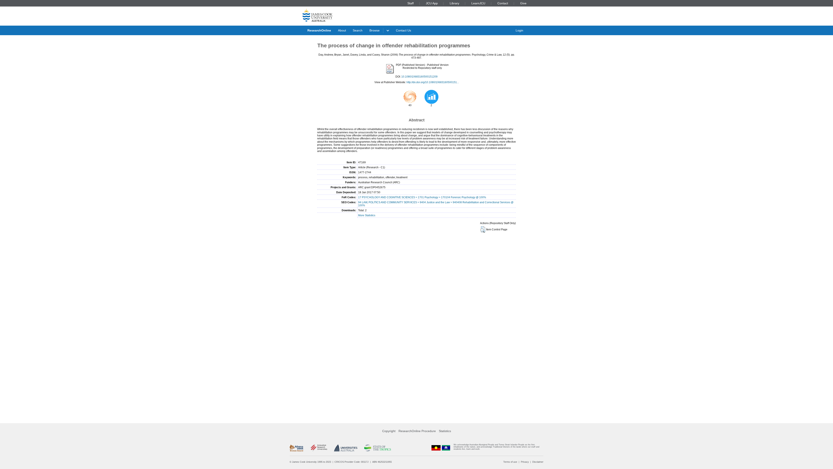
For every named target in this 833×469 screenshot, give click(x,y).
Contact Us (403, 30)
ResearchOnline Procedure (417, 431)
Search (357, 30)
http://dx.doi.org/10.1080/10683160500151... (433, 82)
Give (523, 3)
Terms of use (510, 462)
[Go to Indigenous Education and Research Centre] (436, 448)
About (342, 30)
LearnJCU (478, 3)
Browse (374, 30)
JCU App (432, 3)
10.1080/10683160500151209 (419, 76)
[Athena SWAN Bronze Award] (296, 447)
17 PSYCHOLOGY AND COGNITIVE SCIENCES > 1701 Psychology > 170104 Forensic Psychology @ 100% (422, 197)
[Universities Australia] (345, 447)
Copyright (388, 431)
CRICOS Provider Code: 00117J (352, 462)
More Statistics (366, 215)
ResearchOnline (319, 30)
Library (454, 3)
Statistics (445, 431)
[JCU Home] (318, 15)
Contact (502, 3)
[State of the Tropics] (377, 447)
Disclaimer (537, 462)
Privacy (525, 462)
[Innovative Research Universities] (318, 447)
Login (519, 30)
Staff (410, 3)
